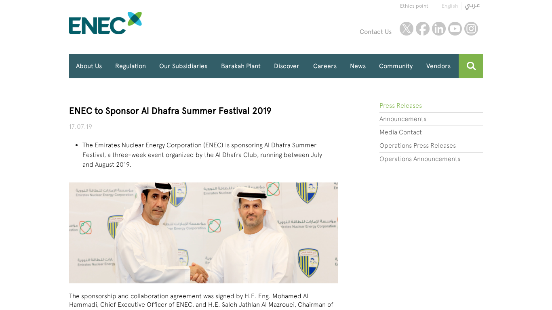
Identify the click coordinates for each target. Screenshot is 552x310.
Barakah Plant (241, 66)
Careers (325, 66)
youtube (455, 29)
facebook (423, 29)
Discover (286, 66)
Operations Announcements (419, 159)
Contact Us (376, 32)
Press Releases (400, 105)
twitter (406, 29)
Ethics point (414, 6)
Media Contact (400, 132)
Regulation (130, 66)
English (450, 6)
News (358, 66)
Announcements (402, 119)
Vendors (438, 66)
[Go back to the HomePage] (124, 23)
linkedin (439, 29)
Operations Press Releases (417, 145)
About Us (89, 66)
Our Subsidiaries (183, 66)
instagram (471, 29)
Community (396, 66)
